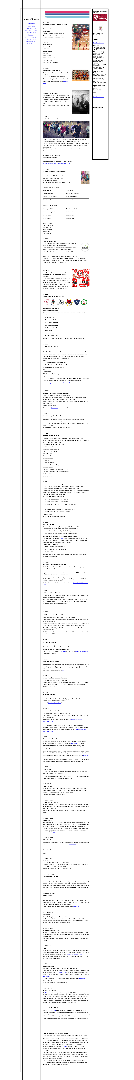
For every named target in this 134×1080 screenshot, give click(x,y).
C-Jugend (65, 1046)
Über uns (31, 35)
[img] (31, 11)
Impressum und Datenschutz (31, 42)
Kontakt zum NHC (31, 37)
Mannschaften (31, 28)
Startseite (31, 23)
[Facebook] (45, 14)
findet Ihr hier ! (72, 844)
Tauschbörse (63, 651)
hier (63, 670)
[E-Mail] (46, 17)
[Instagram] (45, 11)
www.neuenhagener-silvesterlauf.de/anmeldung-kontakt (56, 163)
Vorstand (61, 538)
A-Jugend (47, 992)
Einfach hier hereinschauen (54, 703)
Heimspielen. (76, 906)
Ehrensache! (31, 32)
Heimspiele (31, 26)
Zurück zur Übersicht (98, 43)
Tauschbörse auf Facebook (81, 651)
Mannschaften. (46, 976)
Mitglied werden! (31, 30)
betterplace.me (54, 408)
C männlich (53, 1010)
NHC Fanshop (31, 39)
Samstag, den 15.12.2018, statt (74, 954)
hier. (54, 832)
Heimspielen (82, 978)
